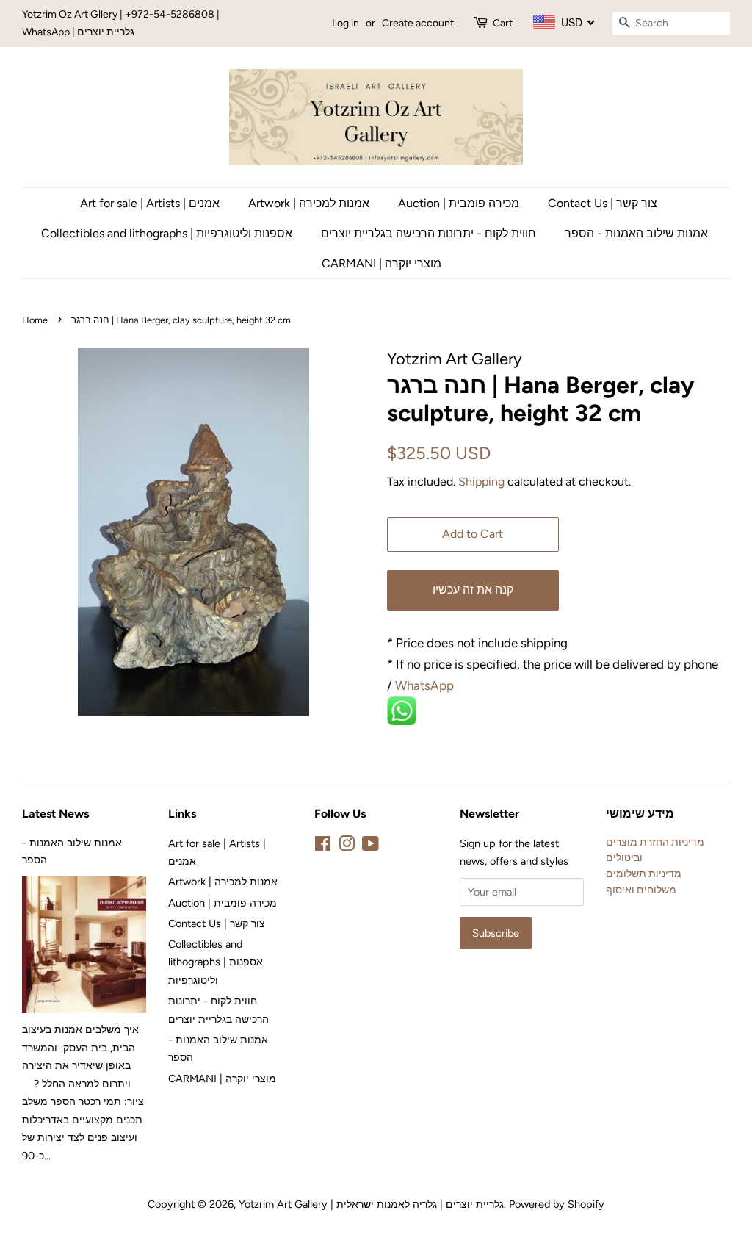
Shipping (481, 482)
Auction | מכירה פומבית (458, 203)
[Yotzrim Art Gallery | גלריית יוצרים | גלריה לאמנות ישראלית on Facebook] (322, 846)
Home (35, 319)
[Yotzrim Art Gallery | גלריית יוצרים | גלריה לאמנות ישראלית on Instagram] (347, 846)
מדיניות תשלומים (644, 873)
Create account (418, 23)
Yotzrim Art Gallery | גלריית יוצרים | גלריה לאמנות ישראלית (371, 1204)
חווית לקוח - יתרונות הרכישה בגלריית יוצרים (428, 233)
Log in (345, 23)
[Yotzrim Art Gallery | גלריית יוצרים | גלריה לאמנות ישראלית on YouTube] (370, 846)
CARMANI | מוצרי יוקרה (381, 263)
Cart (503, 23)
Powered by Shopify (556, 1204)
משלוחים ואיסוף (641, 890)
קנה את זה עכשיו (473, 590)
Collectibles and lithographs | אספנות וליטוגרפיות (166, 233)
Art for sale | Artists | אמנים (150, 203)
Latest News (55, 814)
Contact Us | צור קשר (602, 203)
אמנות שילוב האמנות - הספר (636, 233)
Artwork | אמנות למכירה (308, 203)
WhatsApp (426, 685)
